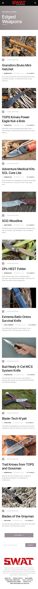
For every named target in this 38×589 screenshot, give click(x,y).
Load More (18, 535)
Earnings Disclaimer (14, 581)
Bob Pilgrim (7, 520)
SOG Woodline (12, 221)
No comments (30, 73)
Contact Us (27, 581)
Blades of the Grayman (18, 516)
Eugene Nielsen (8, 374)
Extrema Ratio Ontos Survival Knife (16, 319)
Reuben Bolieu (8, 73)
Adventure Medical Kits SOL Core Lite (18, 171)
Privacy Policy (18, 578)
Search (30, 545)
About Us (8, 578)
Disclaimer (28, 578)
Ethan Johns (7, 422)
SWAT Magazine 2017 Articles (19, 583)
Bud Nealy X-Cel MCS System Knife (17, 368)
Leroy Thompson (8, 324)
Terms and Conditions (12, 580)
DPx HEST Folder (14, 269)
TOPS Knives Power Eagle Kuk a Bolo (16, 119)
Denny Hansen (8, 225)
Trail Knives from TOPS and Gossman (18, 466)
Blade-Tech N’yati (14, 418)
